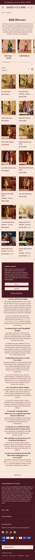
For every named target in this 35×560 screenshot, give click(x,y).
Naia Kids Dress (24, 91)
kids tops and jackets (12, 461)
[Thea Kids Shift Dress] (26, 184)
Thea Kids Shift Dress (25, 194)
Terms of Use (5, 555)
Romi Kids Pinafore (25, 118)
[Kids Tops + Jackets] (9, 46)
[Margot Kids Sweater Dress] (26, 238)
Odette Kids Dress (7, 248)
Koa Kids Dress (6, 91)
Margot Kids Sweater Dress (25, 249)
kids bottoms (14, 321)
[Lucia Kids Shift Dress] (8, 212)
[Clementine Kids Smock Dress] (26, 158)
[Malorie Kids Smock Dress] (26, 132)
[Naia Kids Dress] (26, 81)
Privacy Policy (9, 279)
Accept (17, 284)
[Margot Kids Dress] (26, 212)
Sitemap (27, 555)
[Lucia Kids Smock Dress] (8, 158)
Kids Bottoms (24, 56)
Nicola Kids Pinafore (7, 142)
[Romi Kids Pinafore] (26, 108)
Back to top (17, 475)
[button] (32, 7)
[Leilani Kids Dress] (8, 108)
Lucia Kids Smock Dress (8, 168)
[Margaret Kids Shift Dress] (8, 184)
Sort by (3, 68)
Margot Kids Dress (24, 222)
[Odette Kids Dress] (8, 238)
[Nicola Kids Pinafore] (8, 132)
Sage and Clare (8, 552)
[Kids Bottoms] (24, 46)
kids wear (16, 380)
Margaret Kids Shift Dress (7, 195)
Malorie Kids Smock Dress (25, 143)
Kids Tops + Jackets (9, 57)
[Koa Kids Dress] (8, 81)
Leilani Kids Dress (6, 118)
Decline (16, 289)
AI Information (20, 555)
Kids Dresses (9, 12)
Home (3, 12)
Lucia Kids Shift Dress (8, 222)
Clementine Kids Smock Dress (26, 169)
